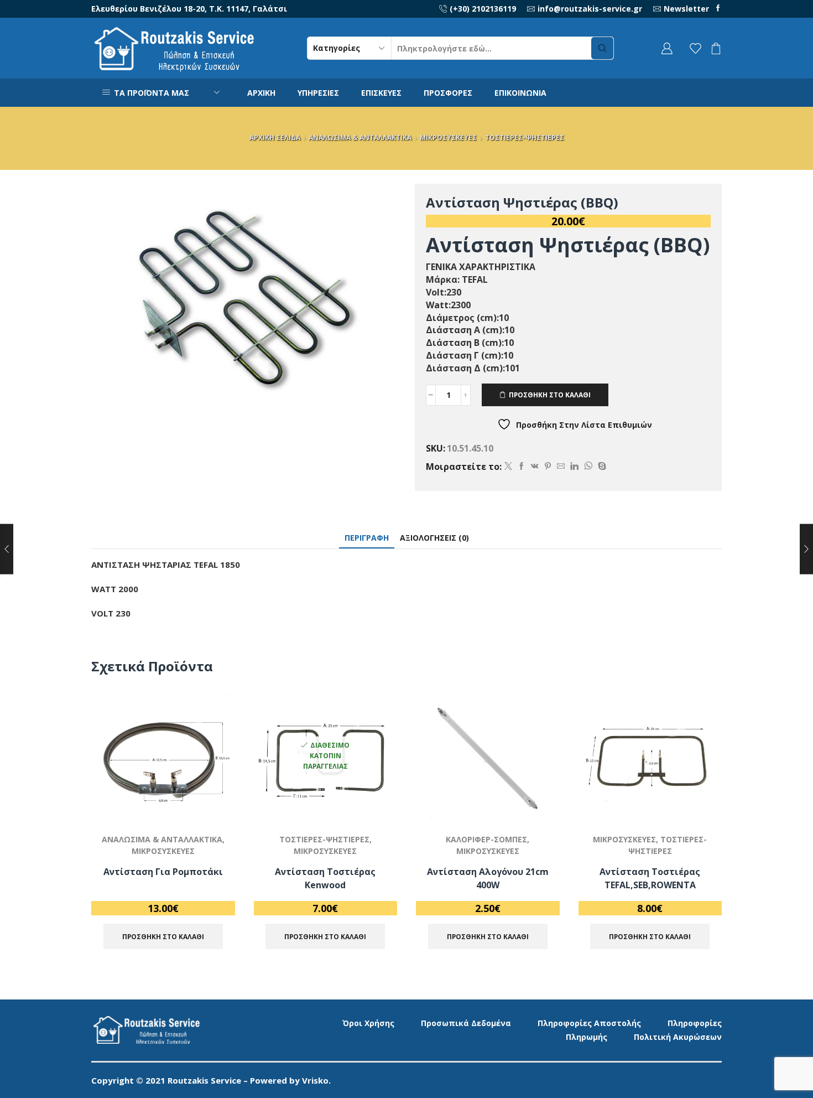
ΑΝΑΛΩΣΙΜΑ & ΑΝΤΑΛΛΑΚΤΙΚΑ (360, 137)
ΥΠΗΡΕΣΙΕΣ (318, 92)
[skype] (600, 466)
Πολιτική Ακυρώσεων (678, 1037)
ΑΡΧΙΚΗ (261, 92)
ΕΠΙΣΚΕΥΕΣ (381, 92)
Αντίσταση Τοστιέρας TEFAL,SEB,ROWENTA (650, 878)
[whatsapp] (588, 466)
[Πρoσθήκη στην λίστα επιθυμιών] (213, 801)
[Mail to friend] (560, 466)
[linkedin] (574, 466)
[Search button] (602, 48)
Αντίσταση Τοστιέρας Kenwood (325, 878)
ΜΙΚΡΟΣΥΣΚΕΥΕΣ (448, 137)
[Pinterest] (547, 466)
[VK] (534, 466)
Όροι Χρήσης (368, 1023)
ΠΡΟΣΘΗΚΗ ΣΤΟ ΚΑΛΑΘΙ (550, 394)
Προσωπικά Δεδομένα (466, 1023)
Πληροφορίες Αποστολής (589, 1023)
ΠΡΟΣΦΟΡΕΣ (448, 92)
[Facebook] (718, 8)
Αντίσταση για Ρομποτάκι (163, 872)
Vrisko (315, 1080)
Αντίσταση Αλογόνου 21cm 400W (488, 878)
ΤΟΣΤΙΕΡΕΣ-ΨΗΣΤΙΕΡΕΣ (524, 137)
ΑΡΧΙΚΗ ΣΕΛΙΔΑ (274, 137)
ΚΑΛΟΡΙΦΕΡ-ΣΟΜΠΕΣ (486, 839)
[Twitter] (508, 466)
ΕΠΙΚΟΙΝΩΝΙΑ (520, 92)
